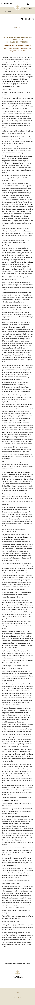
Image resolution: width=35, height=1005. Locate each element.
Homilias (4, 11)
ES (12, 27)
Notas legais (17, 995)
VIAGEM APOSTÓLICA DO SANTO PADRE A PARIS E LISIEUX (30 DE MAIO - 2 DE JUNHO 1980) (17, 39)
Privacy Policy (18, 1000)
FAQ (17, 992)
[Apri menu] (32, 4)
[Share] (33, 19)
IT (19, 27)
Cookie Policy (17, 997)
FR (16, 27)
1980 (9, 11)
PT (22, 27)
